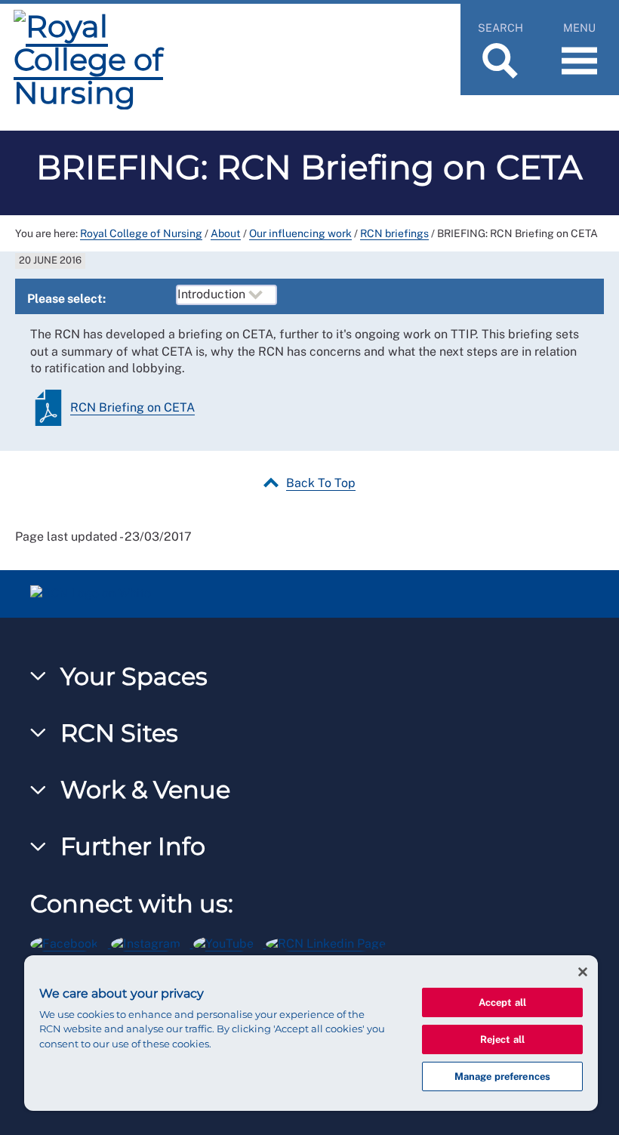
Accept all (502, 1002)
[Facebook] (70, 941)
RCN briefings (394, 233)
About (226, 233)
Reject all (502, 1039)
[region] (311, 1033)
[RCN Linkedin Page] (331, 941)
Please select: (66, 298)
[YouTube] (229, 941)
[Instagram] (152, 941)
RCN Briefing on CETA (132, 407)
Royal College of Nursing (141, 233)
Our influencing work (300, 233)
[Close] (582, 971)
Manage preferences (502, 1076)
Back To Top (321, 483)
